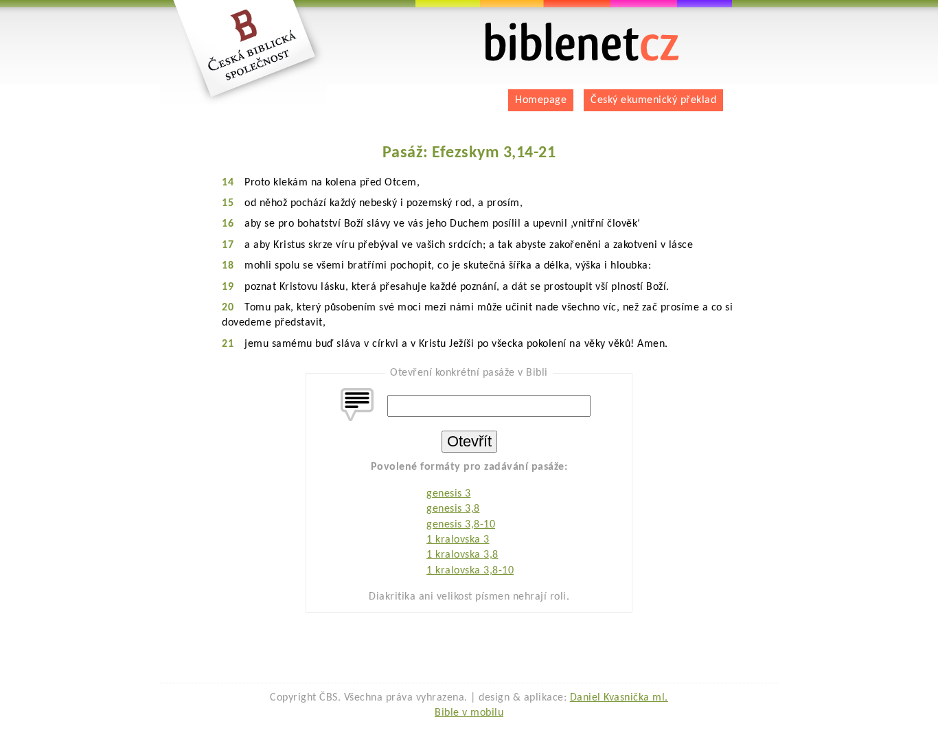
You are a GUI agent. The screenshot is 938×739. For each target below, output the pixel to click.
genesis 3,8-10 (460, 524)
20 (227, 307)
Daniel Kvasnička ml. (619, 697)
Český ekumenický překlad (653, 100)
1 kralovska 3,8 (462, 554)
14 (227, 182)
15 (227, 203)
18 (227, 265)
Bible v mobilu (469, 712)
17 (227, 245)
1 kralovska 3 (458, 539)
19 (227, 287)
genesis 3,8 (453, 508)
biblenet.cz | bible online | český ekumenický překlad (565, 28)
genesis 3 (448, 493)
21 (227, 344)
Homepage (541, 100)
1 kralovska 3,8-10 (470, 570)
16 (227, 223)
